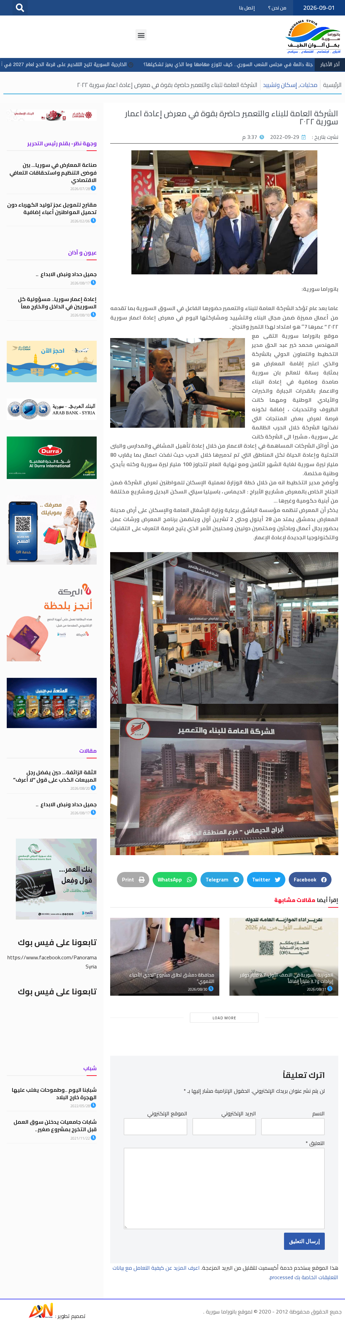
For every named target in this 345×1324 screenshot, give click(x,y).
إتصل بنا (247, 7)
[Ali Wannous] (41, 1316)
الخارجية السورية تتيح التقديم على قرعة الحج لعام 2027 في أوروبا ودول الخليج (122, 64)
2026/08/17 (80, 283)
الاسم (318, 1113)
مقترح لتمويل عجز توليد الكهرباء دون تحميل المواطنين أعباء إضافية (52, 208)
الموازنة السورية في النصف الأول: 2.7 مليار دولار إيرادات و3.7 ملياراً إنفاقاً (286, 977)
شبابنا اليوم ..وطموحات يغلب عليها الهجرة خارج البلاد (54, 1093)
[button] (20, 7)
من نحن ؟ (277, 7)
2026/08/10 (80, 315)
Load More (224, 1018)
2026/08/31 (317, 989)
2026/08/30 (198, 989)
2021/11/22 (80, 1138)
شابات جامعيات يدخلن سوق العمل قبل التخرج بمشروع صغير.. (55, 1125)
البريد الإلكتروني (238, 1113)
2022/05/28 (80, 1106)
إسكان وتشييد (280, 84)
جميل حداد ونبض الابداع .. (66, 274)
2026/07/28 (80, 188)
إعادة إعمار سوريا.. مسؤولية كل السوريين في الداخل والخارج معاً (57, 302)
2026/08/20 (80, 788)
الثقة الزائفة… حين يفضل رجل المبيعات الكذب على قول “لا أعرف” (55, 776)
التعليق (315, 1143)
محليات (308, 84)
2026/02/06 (80, 221)
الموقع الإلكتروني (167, 1113)
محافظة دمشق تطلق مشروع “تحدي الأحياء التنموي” (171, 977)
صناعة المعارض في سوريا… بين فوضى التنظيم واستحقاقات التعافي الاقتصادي (53, 172)
